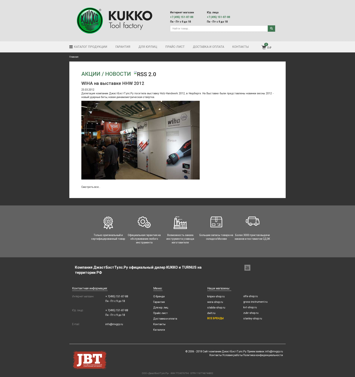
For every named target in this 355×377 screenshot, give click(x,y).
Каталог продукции (90, 47)
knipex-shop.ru (216, 296)
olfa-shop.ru (250, 296)
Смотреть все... (90, 186)
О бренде (159, 296)
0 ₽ (269, 47)
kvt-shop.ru (250, 307)
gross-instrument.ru (255, 301)
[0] (263, 48)
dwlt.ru (211, 313)
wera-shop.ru (215, 301)
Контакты (240, 47)
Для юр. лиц (160, 307)
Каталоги (159, 329)
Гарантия (122, 47)
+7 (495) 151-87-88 (181, 17)
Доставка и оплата (208, 47)
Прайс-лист (175, 47)
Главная (73, 56)
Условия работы (232, 355)
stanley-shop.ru (252, 318)
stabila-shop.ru (216, 307)
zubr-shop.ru (250, 312)
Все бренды (215, 318)
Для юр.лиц (147, 47)
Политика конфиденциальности (263, 355)
